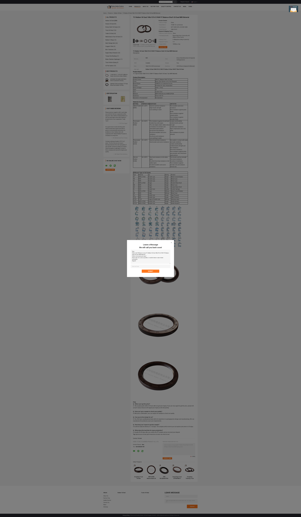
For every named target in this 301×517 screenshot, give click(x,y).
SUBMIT (150, 271)
